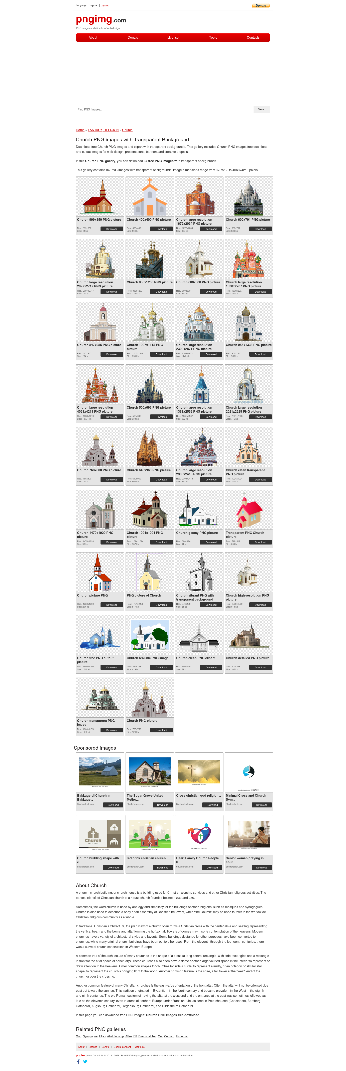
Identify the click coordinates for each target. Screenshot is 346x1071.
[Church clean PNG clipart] (199, 635)
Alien (128, 1036)
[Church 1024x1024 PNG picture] (150, 510)
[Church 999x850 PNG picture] (100, 197)
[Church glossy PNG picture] (199, 509)
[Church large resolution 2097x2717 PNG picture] (100, 259)
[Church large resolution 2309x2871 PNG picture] (199, 322)
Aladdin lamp (115, 1036)
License (173, 37)
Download (112, 229)
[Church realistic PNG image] (150, 635)
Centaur (169, 1036)
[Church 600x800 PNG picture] (199, 259)
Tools (213, 37)
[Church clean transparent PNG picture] (249, 447)
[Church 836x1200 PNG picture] (149, 259)
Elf (135, 1036)
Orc (160, 1036)
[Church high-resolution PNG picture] (249, 572)
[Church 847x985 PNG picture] (100, 322)
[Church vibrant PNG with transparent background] (199, 572)
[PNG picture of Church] (149, 572)
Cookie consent (122, 1046)
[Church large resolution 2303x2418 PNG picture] (199, 447)
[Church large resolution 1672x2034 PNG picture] (199, 196)
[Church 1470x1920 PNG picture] (100, 510)
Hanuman (182, 1036)
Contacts (253, 37)
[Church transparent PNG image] (100, 698)
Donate (133, 37)
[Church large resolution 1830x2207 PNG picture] (249, 259)
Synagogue (90, 1036)
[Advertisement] (173, 72)
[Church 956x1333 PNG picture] (249, 322)
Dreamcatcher (147, 1036)
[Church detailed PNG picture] (249, 635)
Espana (105, 5)
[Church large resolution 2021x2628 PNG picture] (248, 384)
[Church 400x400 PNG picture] (150, 196)
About (93, 37)
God (78, 1036)
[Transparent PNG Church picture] (249, 510)
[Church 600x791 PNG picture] (248, 196)
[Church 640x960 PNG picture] (149, 447)
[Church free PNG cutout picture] (100, 635)
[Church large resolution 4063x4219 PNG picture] (100, 384)
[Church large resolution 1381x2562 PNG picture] (199, 384)
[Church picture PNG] (100, 572)
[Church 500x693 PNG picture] (149, 384)
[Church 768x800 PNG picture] (100, 447)
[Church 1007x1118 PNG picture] (150, 322)
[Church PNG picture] (149, 698)
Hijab (102, 1036)
